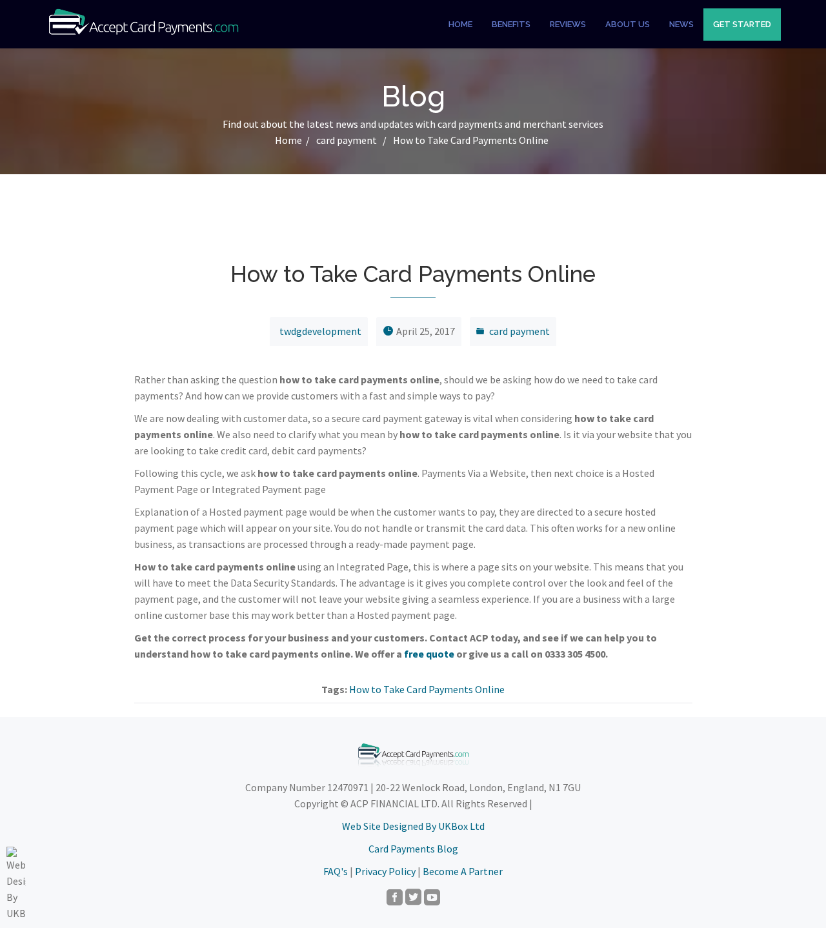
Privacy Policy (385, 871)
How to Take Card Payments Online (427, 689)
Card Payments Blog (413, 848)
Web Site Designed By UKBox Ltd (413, 826)
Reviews (568, 24)
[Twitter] (413, 898)
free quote (429, 653)
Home (460, 24)
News (681, 24)
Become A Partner (463, 871)
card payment (346, 140)
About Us (627, 24)
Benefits (511, 24)
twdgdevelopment (320, 331)
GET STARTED (742, 24)
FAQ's (335, 871)
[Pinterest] (432, 898)
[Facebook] (395, 898)
